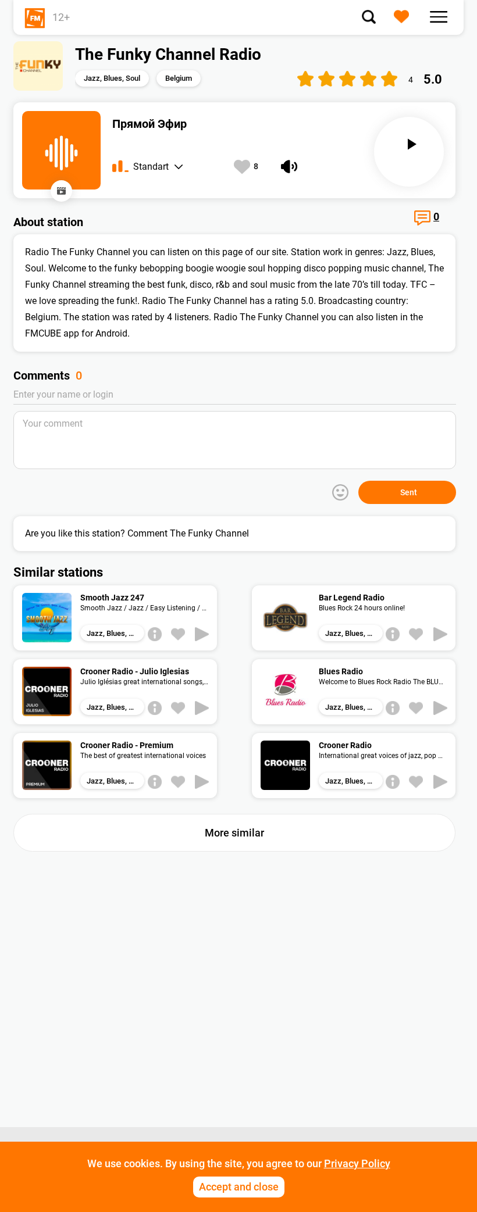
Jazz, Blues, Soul (112, 78)
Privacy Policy (357, 1163)
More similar (234, 833)
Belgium (178, 78)
